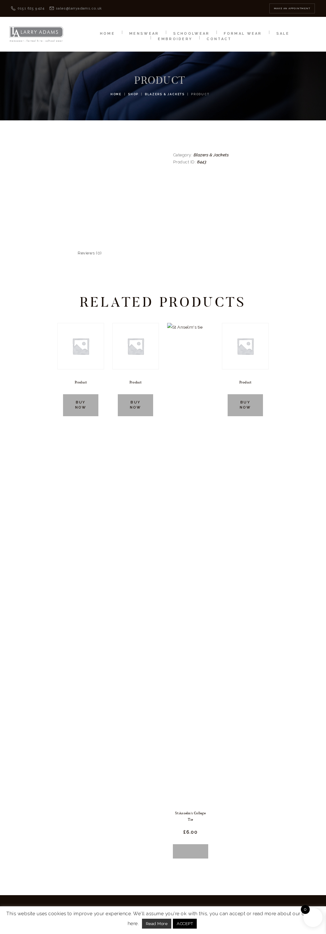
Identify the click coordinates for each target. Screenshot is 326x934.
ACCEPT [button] (185, 923)
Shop (133, 94)
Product (81, 382)
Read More (157, 923)
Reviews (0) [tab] (90, 253)
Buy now (81, 405)
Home (116, 94)
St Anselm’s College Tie (190, 816)
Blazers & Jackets (165, 94)
